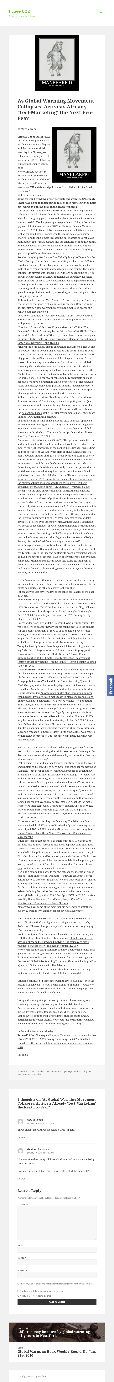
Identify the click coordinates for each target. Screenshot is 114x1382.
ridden (21, 156)
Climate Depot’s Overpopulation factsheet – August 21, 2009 (61, 708)
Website (22, 1270)
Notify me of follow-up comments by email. (41, 1291)
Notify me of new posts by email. (36, 1295)
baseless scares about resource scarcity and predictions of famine (55, 844)
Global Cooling (80, 1071)
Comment (23, 1204)
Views (39, 1074)
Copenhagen (67, 1071)
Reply (22, 1137)
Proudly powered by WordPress (33, 1376)
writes (21, 502)
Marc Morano (24, 1074)
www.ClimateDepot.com (31, 171)
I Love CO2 (19, 11)
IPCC (90, 1071)
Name (21, 1245)
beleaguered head (32, 412)
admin (42, 1071)
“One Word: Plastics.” (29, 327)
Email (22, 1258)
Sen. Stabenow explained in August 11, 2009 (53, 945)
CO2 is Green (35, 1119)
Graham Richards (38, 1149)
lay (25, 152)
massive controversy (35, 735)
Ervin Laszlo (63, 490)
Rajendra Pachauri (45, 416)
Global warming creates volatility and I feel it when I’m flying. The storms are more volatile (55, 941)
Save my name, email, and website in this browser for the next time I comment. (57, 1283)
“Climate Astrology (76, 918)
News (33, 1074)
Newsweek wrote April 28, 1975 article (63, 634)
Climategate (39, 152)
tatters (29, 156)
